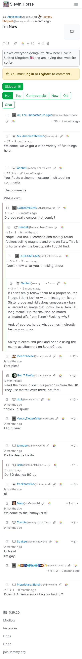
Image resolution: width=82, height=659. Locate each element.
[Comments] (72, 32)
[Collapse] (7, 115)
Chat (8, 105)
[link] (15, 43)
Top (18, 96)
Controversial (36, 96)
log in (30, 74)
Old (65, 96)
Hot (8, 96)
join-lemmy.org (14, 652)
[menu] (76, 4)
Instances (10, 628)
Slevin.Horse (22, 4)
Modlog (9, 620)
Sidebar (11, 86)
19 (7, 43)
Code (7, 644)
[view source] (48, 43)
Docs (7, 636)
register (45, 74)
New (55, 96)
